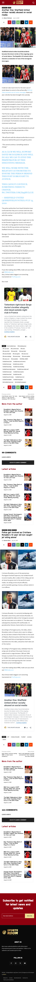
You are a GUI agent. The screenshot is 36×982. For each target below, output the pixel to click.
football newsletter (7, 379)
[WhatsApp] (18, 22)
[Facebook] (14, 22)
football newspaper (18, 379)
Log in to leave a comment (18, 462)
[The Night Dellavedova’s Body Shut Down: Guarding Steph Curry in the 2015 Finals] (28, 442)
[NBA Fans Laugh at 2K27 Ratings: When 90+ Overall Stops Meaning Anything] (28, 432)
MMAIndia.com (9, 272)
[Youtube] (25, 963)
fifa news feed (22, 351)
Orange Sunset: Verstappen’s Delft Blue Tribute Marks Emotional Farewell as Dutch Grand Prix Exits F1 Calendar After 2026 (13, 517)
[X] (22, 22)
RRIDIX (4, 974)
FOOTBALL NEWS (24, 359)
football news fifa (17, 374)
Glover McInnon (8, 18)
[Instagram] (16, 963)
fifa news (22, 348)
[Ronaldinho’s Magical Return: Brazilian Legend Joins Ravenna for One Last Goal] (28, 412)
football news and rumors (19, 361)
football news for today (8, 377)
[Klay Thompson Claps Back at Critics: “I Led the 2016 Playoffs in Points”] (28, 422)
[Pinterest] (9, 22)
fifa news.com (6, 359)
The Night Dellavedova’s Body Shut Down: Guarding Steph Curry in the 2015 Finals (13, 441)
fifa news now (25, 353)
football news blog (7, 366)
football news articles (18, 364)
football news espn (7, 371)
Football (4, 7)
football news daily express (9, 369)
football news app (7, 364)
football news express (18, 371)
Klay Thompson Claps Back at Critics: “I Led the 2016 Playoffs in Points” (14, 421)
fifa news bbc (14, 351)
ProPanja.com (16, 277)
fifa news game (16, 353)
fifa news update (26, 356)
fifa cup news (6, 348)
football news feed (7, 374)
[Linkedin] (26, 22)
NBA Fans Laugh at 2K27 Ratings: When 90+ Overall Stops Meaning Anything (12, 431)
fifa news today (16, 356)
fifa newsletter (14, 359)
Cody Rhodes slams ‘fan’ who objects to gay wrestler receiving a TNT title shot (9, 398)
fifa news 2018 (6, 351)
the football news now (8, 382)
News (9, 7)
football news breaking (18, 366)
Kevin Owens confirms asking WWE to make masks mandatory (26, 398)
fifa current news (15, 348)
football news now (19, 377)
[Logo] (18, 2)
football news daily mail (22, 369)
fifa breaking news (22, 346)
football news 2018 (7, 361)
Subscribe (29, 915)
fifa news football (7, 353)
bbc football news (11, 346)
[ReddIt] (31, 22)
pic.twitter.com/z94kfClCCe (18, 192)
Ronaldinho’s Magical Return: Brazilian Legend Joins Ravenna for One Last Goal (13, 411)
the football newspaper (20, 382)
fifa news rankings (7, 356)
